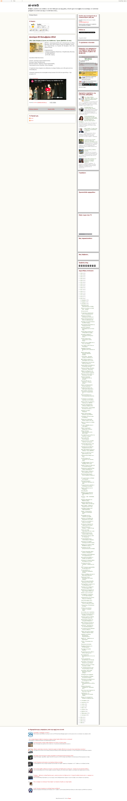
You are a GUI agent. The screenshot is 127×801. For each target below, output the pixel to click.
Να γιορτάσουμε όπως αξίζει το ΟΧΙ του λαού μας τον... (87, 652)
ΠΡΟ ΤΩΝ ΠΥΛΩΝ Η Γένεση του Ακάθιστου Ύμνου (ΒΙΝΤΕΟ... (88, 450)
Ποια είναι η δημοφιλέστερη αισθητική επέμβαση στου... (87, 405)
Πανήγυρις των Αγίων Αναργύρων (85, 411)
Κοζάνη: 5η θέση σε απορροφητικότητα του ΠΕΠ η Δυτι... (88, 683)
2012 (81, 298)
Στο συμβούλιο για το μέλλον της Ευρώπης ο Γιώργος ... (88, 435)
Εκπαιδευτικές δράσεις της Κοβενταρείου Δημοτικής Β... (87, 388)
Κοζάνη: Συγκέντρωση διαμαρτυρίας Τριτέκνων (86, 428)
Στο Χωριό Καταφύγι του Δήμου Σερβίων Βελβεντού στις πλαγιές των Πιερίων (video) (50, 742)
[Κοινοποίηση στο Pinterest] (55, 102)
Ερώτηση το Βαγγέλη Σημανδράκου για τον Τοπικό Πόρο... (87, 328)
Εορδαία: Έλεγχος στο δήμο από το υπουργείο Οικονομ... (88, 466)
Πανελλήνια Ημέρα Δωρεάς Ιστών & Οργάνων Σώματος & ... (88, 475)
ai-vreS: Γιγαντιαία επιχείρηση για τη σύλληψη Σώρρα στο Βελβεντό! (47, 788)
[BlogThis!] (51, 102)
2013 (81, 296)
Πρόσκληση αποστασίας (86, 644)
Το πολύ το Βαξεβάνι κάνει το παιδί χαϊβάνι (87, 426)
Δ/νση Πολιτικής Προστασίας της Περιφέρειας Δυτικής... (88, 325)
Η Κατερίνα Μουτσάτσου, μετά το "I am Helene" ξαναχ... (87, 444)
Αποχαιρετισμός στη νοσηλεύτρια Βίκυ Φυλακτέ (89, 108)
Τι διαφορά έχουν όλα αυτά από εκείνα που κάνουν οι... (87, 363)
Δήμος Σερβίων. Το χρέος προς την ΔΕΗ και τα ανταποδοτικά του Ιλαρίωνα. (90, 129)
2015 (81, 293)
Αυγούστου (83, 702)
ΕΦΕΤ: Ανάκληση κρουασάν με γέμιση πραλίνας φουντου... (87, 623)
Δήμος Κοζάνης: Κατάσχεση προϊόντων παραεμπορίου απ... (87, 392)
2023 (81, 278)
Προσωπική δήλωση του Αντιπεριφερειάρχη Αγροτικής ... (87, 396)
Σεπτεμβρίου (84, 700)
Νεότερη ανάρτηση (33, 109)
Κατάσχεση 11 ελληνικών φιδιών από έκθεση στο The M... (87, 561)
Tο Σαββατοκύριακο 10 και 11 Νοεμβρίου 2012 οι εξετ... (87, 463)
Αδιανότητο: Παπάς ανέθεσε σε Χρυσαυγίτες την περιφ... (87, 374)
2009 (81, 720)
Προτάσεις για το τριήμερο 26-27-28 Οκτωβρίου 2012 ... (87, 587)
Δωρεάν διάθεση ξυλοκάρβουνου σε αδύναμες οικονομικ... (88, 366)
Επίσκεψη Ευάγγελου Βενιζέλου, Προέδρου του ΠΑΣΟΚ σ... (88, 614)
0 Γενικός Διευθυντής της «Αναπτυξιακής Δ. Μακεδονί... (87, 539)
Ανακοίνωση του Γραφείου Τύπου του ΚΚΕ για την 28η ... (88, 603)
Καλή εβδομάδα (84, 490)
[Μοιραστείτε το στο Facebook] (54, 102)
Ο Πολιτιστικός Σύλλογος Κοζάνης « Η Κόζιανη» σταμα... (86, 609)
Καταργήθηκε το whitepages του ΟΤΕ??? (41, 732)
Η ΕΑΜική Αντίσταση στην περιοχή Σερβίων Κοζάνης (87, 533)
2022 (81, 280)
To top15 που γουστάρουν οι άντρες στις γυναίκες (87, 522)
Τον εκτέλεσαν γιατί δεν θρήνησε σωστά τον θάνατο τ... (88, 629)
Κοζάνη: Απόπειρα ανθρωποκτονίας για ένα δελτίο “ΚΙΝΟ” (86, 432)
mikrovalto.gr (35, 78)
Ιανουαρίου (83, 715)
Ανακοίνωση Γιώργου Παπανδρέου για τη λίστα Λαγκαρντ (87, 578)
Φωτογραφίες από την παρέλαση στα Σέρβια (86, 516)
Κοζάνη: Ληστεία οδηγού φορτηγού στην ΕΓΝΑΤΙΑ (87, 414)
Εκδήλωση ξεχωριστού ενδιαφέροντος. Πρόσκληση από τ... (87, 687)
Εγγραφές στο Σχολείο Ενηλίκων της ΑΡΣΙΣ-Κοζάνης (88, 322)
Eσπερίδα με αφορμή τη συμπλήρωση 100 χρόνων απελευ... (87, 335)
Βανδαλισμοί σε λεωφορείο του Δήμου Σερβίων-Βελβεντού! (87, 590)
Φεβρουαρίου (84, 713)
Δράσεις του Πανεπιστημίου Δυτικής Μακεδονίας (87, 385)
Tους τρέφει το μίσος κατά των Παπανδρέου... (87, 346)
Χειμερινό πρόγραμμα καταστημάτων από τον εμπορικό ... (86, 378)
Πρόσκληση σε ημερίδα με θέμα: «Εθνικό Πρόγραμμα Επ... (88, 469)
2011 (81, 717)
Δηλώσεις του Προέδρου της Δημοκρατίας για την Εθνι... (87, 519)
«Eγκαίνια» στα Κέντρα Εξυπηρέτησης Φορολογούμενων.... (86, 635)
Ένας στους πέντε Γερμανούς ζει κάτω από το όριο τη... (88, 691)
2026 (81, 273)
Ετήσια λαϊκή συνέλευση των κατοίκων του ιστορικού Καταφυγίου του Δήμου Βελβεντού (90, 160)
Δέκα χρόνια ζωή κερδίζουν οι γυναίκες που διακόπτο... (87, 558)
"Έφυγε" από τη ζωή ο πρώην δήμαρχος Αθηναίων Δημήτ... (87, 632)
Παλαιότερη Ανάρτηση (69, 109)
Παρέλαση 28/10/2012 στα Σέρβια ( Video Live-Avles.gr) (87, 503)
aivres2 (32, 120)
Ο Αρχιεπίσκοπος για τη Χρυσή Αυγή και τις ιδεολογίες (87, 598)
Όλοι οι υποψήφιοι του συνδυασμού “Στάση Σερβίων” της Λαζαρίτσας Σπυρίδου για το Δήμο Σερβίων (53, 781)
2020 (81, 284)
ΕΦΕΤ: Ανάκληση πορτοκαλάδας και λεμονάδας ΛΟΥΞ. (88, 568)
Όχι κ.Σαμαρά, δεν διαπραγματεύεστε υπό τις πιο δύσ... (88, 656)
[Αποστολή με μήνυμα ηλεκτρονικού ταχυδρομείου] (50, 102)
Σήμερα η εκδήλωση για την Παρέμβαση (87, 488)
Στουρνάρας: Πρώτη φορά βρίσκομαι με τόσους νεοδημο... (86, 671)
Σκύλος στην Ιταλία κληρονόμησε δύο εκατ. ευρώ (87, 530)
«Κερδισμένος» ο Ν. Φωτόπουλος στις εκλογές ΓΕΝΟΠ (87, 694)
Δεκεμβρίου (83, 300)
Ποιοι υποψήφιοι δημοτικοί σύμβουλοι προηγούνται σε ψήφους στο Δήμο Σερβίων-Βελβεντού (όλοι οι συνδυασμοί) (50, 739)
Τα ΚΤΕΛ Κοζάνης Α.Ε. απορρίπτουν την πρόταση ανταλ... (87, 459)
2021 (81, 282)
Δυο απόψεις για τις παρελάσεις (87, 612)
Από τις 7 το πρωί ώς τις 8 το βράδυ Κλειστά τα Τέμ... (87, 453)
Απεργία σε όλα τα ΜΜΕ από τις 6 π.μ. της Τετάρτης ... (88, 343)
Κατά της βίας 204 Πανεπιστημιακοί (85, 438)
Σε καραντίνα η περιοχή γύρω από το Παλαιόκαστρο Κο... (87, 313)
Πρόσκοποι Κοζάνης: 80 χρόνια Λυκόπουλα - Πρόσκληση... (87, 369)
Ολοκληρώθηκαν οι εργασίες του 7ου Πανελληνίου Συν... (88, 584)
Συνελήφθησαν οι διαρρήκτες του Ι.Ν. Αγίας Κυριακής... (87, 595)
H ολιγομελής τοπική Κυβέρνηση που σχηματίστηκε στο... (88, 555)
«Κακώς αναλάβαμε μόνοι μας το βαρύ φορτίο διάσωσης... (88, 575)
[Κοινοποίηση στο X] (53, 102)
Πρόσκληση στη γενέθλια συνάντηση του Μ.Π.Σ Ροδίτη (87, 542)
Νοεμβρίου (83, 301)
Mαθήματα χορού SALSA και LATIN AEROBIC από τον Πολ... (87, 493)
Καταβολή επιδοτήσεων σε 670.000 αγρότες (86, 646)
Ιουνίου (83, 705)
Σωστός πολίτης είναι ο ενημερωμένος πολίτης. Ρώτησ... (86, 339)
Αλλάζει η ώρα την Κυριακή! (87, 592)
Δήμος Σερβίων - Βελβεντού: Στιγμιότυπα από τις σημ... (87, 506)
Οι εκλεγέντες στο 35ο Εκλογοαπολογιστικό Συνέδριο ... (88, 548)
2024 (81, 276)
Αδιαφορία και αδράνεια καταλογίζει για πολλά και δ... (87, 316)
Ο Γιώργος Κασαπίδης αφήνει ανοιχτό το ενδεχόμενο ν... (87, 552)
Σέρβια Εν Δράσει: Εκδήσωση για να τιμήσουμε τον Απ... (87, 472)
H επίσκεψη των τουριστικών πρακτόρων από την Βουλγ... (87, 399)
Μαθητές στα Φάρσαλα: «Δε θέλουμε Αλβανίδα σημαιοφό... (88, 371)
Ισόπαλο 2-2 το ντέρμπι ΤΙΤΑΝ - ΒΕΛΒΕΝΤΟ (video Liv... (88, 545)
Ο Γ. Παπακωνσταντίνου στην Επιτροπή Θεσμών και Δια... (87, 668)
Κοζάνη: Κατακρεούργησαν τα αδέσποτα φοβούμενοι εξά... (87, 319)
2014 (81, 294)
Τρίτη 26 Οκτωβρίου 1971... (87, 600)
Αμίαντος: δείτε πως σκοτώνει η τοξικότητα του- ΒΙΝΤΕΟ (87, 402)
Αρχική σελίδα (51, 109)
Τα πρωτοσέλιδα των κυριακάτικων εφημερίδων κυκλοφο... (87, 571)
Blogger (69, 798)
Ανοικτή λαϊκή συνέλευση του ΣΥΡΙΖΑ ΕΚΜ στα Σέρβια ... (87, 332)
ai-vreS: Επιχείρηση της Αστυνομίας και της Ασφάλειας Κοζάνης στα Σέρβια (48, 762)
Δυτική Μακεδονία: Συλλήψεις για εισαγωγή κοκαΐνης (87, 677)
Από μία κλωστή (84, 311)
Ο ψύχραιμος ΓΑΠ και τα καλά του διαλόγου (87, 417)
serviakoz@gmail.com (84, 22)
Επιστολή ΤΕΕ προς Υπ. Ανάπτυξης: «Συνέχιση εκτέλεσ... (86, 382)
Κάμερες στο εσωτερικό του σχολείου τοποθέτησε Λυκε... (87, 698)
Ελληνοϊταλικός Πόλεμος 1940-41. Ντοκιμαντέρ (87, 536)
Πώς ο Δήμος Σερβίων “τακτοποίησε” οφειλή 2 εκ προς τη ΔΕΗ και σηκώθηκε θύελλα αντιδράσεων (91, 99)
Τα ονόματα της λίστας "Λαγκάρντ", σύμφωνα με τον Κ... (87, 564)
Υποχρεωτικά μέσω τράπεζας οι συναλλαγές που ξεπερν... (87, 485)
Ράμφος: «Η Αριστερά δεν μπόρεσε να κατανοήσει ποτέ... (86, 512)
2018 (81, 287)
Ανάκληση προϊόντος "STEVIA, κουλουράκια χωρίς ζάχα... (87, 617)
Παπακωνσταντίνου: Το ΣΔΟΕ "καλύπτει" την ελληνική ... (87, 441)
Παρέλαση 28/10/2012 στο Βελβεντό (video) (86, 500)
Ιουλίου (83, 704)
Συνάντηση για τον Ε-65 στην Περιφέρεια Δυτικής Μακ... (87, 447)
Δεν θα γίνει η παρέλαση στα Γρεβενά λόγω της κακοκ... (87, 525)
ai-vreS (33, 5)
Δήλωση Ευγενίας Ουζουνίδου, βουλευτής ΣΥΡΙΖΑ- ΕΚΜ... (87, 582)
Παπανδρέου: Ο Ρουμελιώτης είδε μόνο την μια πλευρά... (87, 662)
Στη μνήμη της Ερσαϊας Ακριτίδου (86, 649)
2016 (81, 291)
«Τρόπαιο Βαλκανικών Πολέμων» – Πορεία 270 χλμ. (87, 527)
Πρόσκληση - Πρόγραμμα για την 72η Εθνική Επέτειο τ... (87, 626)
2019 (81, 285)
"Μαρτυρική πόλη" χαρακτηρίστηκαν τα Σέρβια (87, 306)
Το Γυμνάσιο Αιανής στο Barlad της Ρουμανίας (87, 479)
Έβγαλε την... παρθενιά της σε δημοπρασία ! (87, 639)
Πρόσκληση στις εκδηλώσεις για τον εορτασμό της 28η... (87, 680)
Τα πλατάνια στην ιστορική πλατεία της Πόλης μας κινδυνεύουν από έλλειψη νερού (90, 140)
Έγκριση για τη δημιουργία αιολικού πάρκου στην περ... (87, 420)
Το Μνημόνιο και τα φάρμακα (87, 674)
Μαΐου (82, 707)
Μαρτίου (83, 711)
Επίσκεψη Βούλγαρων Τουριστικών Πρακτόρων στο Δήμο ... (87, 482)
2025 (81, 275)
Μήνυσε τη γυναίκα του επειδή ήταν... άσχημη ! (87, 309)
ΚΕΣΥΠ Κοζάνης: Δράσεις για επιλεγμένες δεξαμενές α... (87, 620)
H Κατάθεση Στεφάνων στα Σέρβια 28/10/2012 (86, 509)
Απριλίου (83, 709)
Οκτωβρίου (83, 303)
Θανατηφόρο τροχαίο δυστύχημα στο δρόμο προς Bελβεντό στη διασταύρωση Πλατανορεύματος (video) (53, 755)
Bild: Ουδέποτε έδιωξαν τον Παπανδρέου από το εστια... (87, 360)
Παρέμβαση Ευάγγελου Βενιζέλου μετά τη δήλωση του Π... (88, 349)
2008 (81, 722)
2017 (81, 289)
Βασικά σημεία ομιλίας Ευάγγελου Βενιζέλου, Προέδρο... (86, 353)
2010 (81, 719)
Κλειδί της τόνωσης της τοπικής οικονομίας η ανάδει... (87, 665)
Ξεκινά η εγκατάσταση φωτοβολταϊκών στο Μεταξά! (87, 659)
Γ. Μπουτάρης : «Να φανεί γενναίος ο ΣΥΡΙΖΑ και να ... (87, 357)
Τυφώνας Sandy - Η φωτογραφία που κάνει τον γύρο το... (88, 408)
